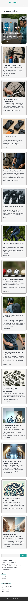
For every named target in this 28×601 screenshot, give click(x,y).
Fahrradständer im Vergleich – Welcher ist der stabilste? (12, 426)
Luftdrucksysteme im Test (8, 564)
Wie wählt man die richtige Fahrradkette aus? (11, 499)
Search (23, 555)
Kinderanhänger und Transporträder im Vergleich (12, 535)
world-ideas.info (5, 591)
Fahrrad (3, 577)
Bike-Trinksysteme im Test (12, 28)
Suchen (3, 552)
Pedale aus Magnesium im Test (9, 567)
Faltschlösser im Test (9, 136)
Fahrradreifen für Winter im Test (13, 206)
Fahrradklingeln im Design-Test (13, 279)
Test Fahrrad (14, 2)
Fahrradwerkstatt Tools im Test (13, 171)
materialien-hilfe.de (6, 586)
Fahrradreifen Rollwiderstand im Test (11, 565)
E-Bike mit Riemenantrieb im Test (13, 243)
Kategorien (4, 578)
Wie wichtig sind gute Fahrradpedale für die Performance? (10, 389)
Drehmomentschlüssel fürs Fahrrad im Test (11, 100)
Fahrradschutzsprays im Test (12, 65)
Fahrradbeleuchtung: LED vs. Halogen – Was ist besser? (12, 462)
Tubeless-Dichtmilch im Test (8, 562)
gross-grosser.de (5, 589)
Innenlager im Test (6, 569)
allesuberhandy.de (6, 588)
